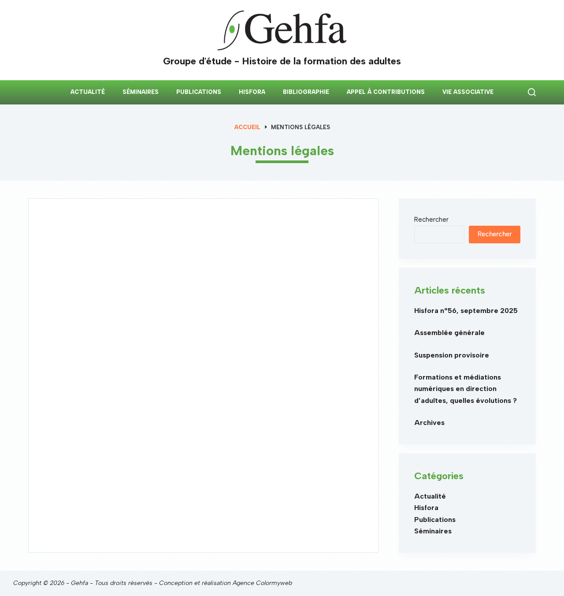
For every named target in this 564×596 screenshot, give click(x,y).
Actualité (87, 92)
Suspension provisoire (451, 355)
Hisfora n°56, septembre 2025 (466, 310)
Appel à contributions (386, 92)
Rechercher (431, 220)
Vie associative (468, 92)
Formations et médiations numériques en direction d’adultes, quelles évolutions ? (465, 389)
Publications (198, 92)
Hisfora (252, 92)
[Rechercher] (532, 92)
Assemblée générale (449, 332)
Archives (429, 422)
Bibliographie (306, 92)
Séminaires (140, 92)
